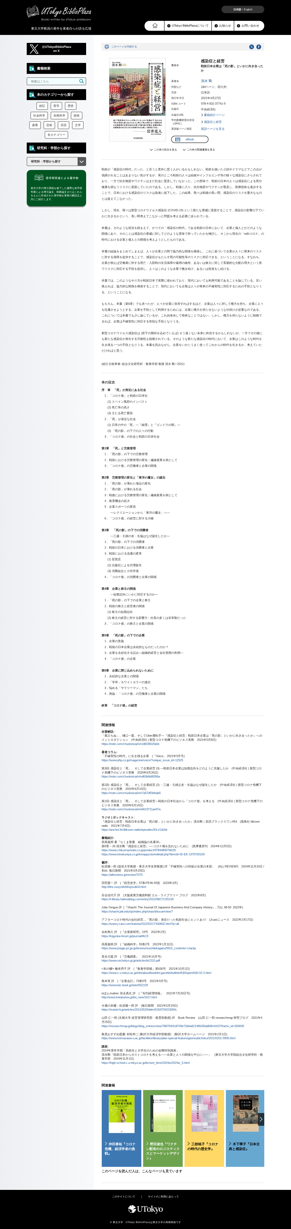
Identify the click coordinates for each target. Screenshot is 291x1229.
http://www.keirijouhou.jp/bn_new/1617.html (129, 997)
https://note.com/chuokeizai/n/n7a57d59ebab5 (131, 793)
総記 (42, 105)
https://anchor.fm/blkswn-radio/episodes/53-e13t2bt (134, 829)
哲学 (56, 105)
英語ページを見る (213, 128)
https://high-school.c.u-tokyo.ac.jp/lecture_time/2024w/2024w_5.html (146, 1062)
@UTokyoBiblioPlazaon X (56, 49)
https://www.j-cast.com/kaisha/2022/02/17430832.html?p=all (140, 923)
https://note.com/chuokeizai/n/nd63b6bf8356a (131, 776)
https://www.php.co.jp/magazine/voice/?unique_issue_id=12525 (142, 760)
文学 (78, 125)
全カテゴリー (56, 134)
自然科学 (59, 115)
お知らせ (225, 25)
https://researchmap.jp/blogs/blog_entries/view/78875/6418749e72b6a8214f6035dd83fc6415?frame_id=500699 (173, 1026)
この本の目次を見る (165, 149)
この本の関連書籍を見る (201, 149)
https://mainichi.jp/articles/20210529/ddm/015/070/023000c (139, 1009)
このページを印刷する (124, 46)
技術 (77, 115)
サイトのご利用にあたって (163, 1196)
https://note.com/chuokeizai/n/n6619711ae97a (131, 809)
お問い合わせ (250, 25)
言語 (64, 125)
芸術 (49, 125)
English (248, 9)
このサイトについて (123, 1196)
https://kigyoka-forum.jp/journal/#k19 (125, 936)
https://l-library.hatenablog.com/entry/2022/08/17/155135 (138, 899)
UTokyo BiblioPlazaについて (190, 25)
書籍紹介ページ (214, 115)
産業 (35, 125)
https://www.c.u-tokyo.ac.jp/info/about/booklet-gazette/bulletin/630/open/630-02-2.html (156, 972)
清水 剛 (206, 81)
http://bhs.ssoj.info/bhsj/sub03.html (124, 886)
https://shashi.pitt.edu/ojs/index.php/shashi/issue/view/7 (137, 911)
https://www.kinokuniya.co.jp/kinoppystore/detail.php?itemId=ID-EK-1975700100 (153, 854)
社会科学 (39, 115)
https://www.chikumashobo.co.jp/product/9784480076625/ (139, 850)
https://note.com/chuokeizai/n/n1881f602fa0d (130, 744)
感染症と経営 (213, 121)
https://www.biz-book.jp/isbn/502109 (125, 985)
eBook (190, 139)
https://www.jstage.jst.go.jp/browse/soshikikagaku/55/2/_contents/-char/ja (149, 948)
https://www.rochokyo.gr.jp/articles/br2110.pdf (131, 960)
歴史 (71, 105)
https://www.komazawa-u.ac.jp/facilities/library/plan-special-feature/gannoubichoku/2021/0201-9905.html (168, 1038)
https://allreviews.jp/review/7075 (122, 874)
